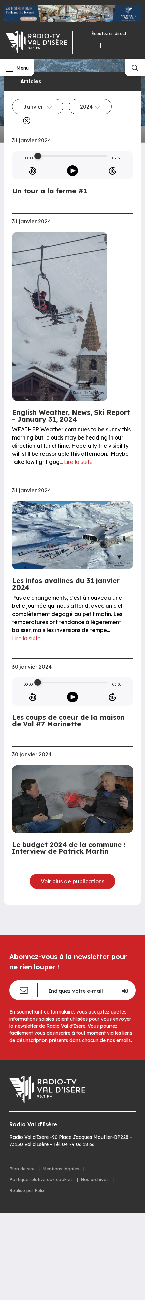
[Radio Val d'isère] (36, 42)
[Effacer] (25, 120)
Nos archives (95, 1179)
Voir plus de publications (72, 881)
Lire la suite (78, 461)
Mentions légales (61, 1168)
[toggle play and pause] (72, 170)
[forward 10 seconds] (112, 170)
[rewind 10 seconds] (32, 170)
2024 (86, 106)
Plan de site (22, 1168)
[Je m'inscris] (124, 990)
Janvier (34, 106)
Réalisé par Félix (27, 1190)
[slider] (37, 156)
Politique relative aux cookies (41, 1179)
